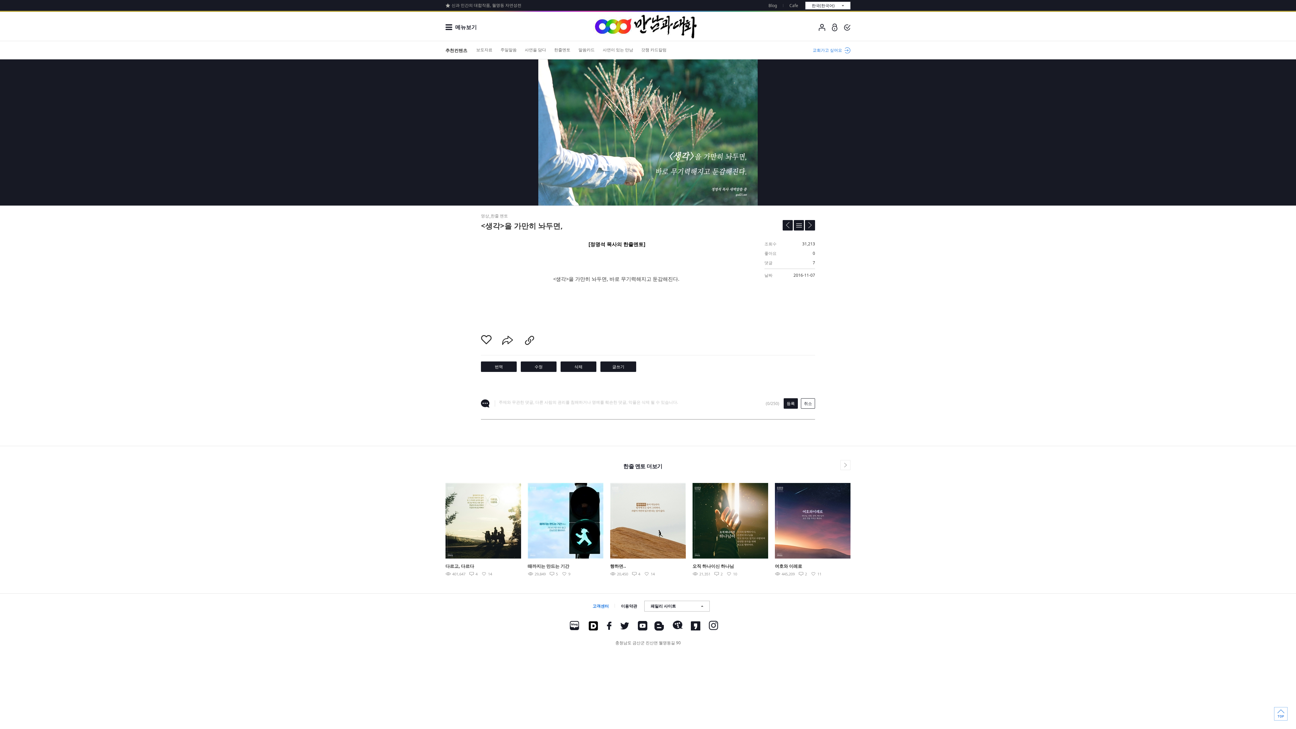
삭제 (578, 367)
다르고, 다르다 (460, 566)
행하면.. (618, 566)
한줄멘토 (562, 50)
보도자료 (484, 50)
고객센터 (601, 606)
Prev (429, 520)
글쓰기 (618, 367)
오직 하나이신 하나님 (713, 566)
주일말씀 (509, 50)
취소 (808, 403)
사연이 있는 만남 (618, 50)
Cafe (793, 5)
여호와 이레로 (788, 566)
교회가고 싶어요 (827, 50)
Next (866, 520)
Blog (772, 5)
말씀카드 (586, 50)
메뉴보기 (466, 27)
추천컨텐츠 (456, 50)
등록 (791, 403)
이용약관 (629, 606)
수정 (539, 367)
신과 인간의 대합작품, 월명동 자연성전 (486, 5)
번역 (499, 367)
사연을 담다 (535, 50)
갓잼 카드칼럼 (654, 50)
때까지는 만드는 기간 (548, 566)
